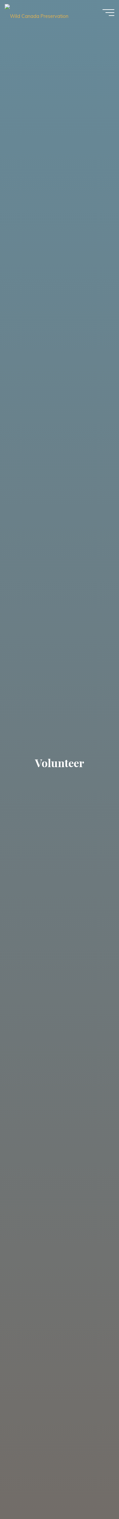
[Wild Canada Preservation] (36, 12)
